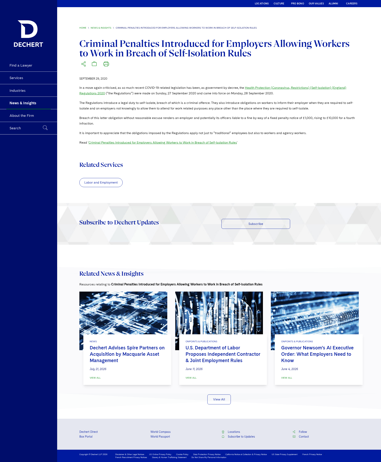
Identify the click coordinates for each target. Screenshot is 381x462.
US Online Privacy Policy (160, 454)
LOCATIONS (262, 3)
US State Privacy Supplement (284, 454)
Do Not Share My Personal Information (208, 457)
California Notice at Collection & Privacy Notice (246, 454)
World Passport (160, 436)
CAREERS (351, 3)
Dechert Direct (88, 431)
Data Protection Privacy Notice (206, 454)
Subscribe (255, 224)
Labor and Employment (101, 182)
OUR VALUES (316, 3)
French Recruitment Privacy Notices (131, 457)
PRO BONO (297, 3)
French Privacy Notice (312, 454)
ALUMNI (333, 3)
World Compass (160, 431)
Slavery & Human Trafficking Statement (169, 457)
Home (82, 27)
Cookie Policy (182, 454)
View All (95, 377)
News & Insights (101, 27)
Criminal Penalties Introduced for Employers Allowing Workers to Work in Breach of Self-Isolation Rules (163, 142)
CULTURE (279, 3)
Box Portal (85, 436)
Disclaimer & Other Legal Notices (129, 454)
